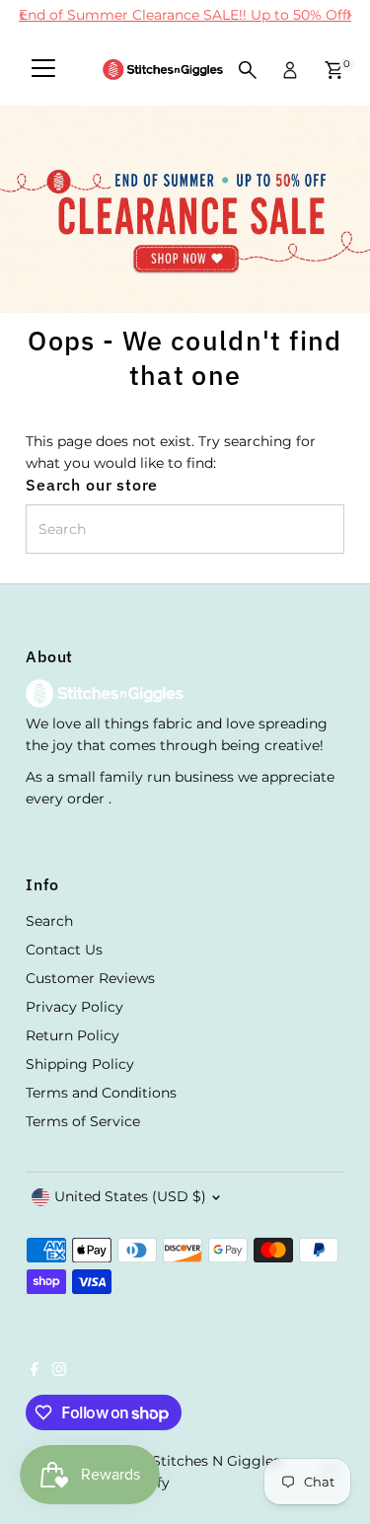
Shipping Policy (80, 1064)
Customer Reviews (90, 978)
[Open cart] (334, 70)
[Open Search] (248, 70)
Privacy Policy (74, 1007)
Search (49, 921)
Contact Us (64, 949)
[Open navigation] (43, 70)
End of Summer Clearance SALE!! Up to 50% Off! (185, 15)
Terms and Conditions (101, 1093)
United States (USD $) (130, 1196)
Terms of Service (83, 1121)
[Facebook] (34, 1371)
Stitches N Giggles (216, 1461)
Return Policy (72, 1035)
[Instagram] (59, 1371)
